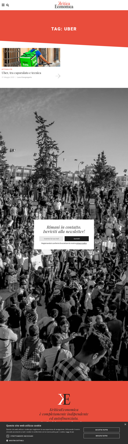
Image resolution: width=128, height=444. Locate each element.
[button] (43, 440)
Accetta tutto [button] (101, 430)
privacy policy (81, 243)
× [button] (125, 424)
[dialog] (64, 433)
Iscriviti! (77, 239)
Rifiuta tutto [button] (102, 436)
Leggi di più (70, 432)
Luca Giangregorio (24, 77)
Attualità (7, 69)
